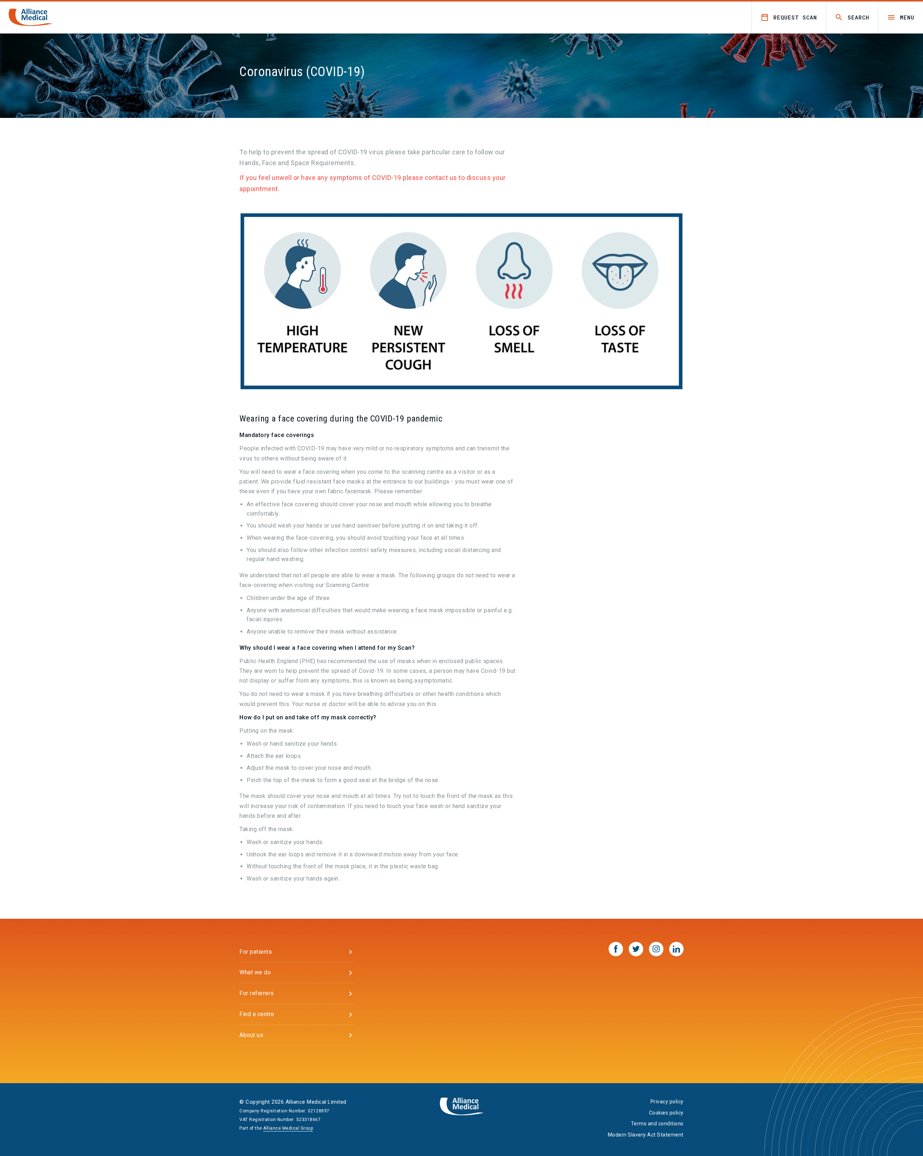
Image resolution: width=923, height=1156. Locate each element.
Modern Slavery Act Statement (646, 1135)
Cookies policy (666, 1113)
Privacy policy (667, 1101)
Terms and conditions (657, 1123)
